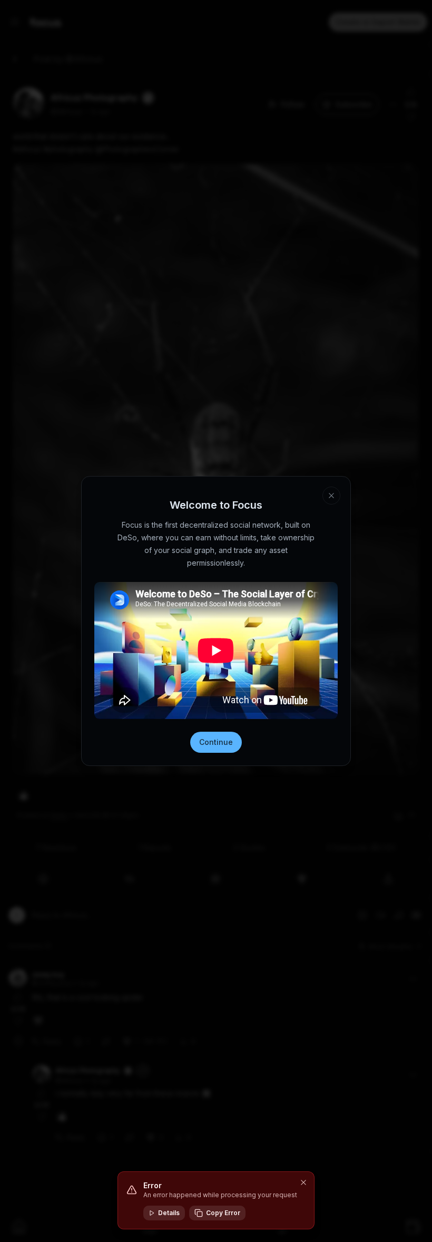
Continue (216, 742)
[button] (303, 1182)
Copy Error (223, 1213)
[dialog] (216, 1200)
